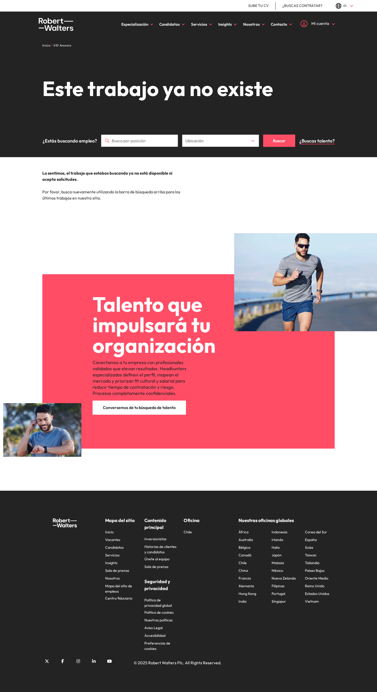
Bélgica (244, 547)
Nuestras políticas (158, 620)
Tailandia (312, 563)
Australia (246, 539)
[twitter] (47, 661)
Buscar (279, 140)
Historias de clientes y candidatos (160, 549)
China (243, 570)
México (277, 570)
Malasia (278, 563)
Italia (276, 547)
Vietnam (312, 601)
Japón (277, 555)
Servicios (199, 24)
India (242, 601)
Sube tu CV (258, 5)
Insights (225, 24)
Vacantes (112, 539)
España (311, 539)
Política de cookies (159, 612)
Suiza (309, 547)
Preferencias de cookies (157, 646)
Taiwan (310, 555)
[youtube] (109, 661)
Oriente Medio (316, 578)
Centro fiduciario (118, 598)
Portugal (278, 593)
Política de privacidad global (158, 603)
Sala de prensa (117, 570)
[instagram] (78, 661)
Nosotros (251, 24)
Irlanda (277, 539)
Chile (188, 532)
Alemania (246, 586)
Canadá (245, 555)
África (244, 532)
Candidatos (169, 24)
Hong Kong (247, 593)
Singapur (279, 601)
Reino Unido (314, 586)
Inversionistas (155, 539)
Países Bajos (314, 570)
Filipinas (278, 586)
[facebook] (62, 661)
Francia (245, 578)
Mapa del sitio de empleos (118, 589)
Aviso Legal (153, 627)
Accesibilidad (154, 635)
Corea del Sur (316, 532)
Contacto (279, 24)
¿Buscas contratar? (302, 5)
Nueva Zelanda (284, 578)
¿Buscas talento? (317, 141)
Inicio (109, 532)
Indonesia (279, 532)
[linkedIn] (93, 661)
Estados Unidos (317, 593)
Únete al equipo (157, 559)
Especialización (134, 24)
